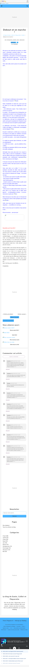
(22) (5, 539)
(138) (5, 536)
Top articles (18, 626)
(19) (5, 541)
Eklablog (24, 620)
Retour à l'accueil (14, 317)
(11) (7, 546)
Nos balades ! (6, 525)
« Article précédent (8, 314)
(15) (5, 544)
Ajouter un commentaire (13, 356)
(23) (5, 537)
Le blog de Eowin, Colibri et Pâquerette (12, 35)
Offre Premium (3, 629)
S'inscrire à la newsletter (8, 320)
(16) (5, 542)
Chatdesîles (15, 607)
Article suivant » (22, 314)
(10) (5, 551)
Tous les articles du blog (9, 527)
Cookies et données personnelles (13, 629)
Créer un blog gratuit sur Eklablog (9, 626)
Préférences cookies (24, 629)
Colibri (23, 35)
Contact (23, 626)
